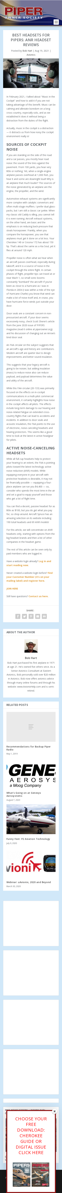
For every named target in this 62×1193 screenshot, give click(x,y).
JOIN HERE (12, 588)
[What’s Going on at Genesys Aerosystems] (31, 773)
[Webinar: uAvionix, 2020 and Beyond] (31, 863)
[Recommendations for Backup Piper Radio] (31, 727)
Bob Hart (27, 50)
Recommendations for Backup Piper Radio (28, 748)
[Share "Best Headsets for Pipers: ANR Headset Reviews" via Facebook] (18, 616)
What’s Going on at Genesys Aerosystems (23, 794)
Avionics (31, 54)
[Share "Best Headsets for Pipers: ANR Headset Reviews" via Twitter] (24, 616)
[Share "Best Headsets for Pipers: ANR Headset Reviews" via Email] (37, 616)
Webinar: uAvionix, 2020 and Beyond (28, 882)
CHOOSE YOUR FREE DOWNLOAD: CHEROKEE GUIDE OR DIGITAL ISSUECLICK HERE (31, 1136)
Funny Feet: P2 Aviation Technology (28, 838)
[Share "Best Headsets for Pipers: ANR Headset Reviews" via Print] (44, 616)
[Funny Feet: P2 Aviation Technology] (31, 819)
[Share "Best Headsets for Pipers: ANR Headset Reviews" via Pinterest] (31, 616)
